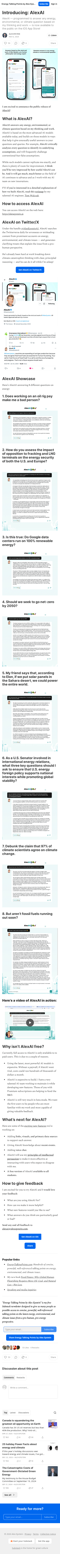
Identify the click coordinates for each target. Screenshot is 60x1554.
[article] (30, 1429)
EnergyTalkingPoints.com (19, 1264)
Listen (54, 35)
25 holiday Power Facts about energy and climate (19, 1446)
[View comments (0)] (16, 43)
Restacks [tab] (21, 1377)
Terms (36, 1534)
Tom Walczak (32, 195)
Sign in (54, 4)
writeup (39, 192)
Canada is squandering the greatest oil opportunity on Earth (21, 1422)
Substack (16, 1548)
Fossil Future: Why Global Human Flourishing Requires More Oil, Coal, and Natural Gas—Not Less (31, 1281)
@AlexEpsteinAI (30, 228)
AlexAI (6, 110)
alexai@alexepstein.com (15, 1229)
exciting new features (35, 1126)
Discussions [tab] (23, 1412)
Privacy (28, 1534)
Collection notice (48, 1534)
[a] (30, 1023)
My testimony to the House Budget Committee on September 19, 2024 (19, 1479)
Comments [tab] (9, 1377)
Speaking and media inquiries (21, 1290)
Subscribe (43, 4)
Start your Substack (22, 1541)
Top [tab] (5, 1412)
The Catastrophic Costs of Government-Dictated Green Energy (19, 1471)
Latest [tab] (13, 1412)
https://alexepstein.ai (12, 214)
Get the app (43, 1541)
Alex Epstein (14, 34)
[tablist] (14, 1377)
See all (7, 1494)
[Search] (55, 1412)
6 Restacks (35, 1347)
